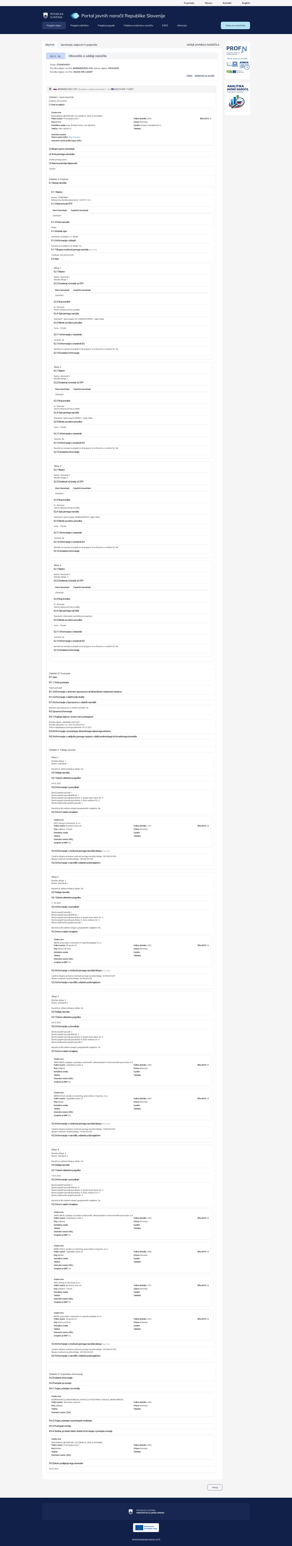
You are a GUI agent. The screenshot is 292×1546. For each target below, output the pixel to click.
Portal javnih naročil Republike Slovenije (123, 16)
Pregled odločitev (79, 25)
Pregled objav (54, 25)
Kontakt (227, 3)
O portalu (189, 3)
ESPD (165, 25)
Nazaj (215, 1487)
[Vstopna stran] (75, 15)
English (246, 3)
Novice (208, 3)
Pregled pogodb (106, 25)
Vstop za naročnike (235, 25)
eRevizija (182, 25)
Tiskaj (189, 75)
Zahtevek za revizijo (204, 75)
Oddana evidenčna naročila (138, 25)
